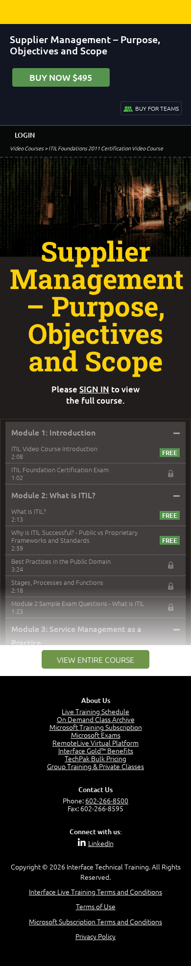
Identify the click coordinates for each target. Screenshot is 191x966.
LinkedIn (101, 843)
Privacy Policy (95, 936)
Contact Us (95, 789)
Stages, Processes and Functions (57, 582)
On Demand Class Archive (96, 719)
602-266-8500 (106, 800)
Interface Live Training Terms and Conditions (95, 891)
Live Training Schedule (95, 711)
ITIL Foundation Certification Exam (60, 469)
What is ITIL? (28, 511)
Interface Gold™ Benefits (95, 750)
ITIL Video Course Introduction (54, 448)
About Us (95, 700)
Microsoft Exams (95, 735)
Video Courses (27, 148)
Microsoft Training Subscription (95, 727)
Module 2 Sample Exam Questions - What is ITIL (77, 603)
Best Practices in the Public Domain (61, 561)
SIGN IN (94, 389)
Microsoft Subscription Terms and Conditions (95, 921)
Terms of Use (96, 906)
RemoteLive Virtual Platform (95, 743)
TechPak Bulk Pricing (95, 758)
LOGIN (25, 135)
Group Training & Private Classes (95, 766)
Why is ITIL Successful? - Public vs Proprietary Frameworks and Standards (74, 536)
